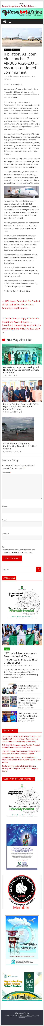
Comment (6, 472)
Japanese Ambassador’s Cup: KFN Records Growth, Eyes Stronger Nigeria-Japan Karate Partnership (29, 701)
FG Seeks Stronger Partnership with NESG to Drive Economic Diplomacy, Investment (21, 370)
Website (5, 533)
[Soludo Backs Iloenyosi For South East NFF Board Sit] (9, 685)
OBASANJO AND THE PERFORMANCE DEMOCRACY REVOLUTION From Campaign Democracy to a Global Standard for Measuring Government (22, 738)
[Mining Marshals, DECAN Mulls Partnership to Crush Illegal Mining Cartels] (9, 712)
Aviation (7, 50)
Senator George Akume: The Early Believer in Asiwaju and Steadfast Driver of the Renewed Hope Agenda (21, 759)
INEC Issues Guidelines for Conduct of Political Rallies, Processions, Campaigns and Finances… (21, 304)
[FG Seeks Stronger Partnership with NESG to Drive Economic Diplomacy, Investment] (22, 345)
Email (4, 520)
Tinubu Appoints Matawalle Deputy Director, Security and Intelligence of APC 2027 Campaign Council (20, 768)
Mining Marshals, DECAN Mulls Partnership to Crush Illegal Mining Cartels (28, 715)
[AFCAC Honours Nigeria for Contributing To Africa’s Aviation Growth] (18, 418)
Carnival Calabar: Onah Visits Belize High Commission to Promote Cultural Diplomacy (21, 406)
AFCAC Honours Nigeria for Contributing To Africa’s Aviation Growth (19, 446)
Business (16, 50)
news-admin (26, 76)
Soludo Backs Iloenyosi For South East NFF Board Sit (28, 687)
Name (4, 506)
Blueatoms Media (22, 1013)
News (7, 649)
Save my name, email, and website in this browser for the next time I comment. (18, 551)
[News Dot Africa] (4, 21)
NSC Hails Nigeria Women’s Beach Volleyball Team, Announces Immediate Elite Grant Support (20, 657)
